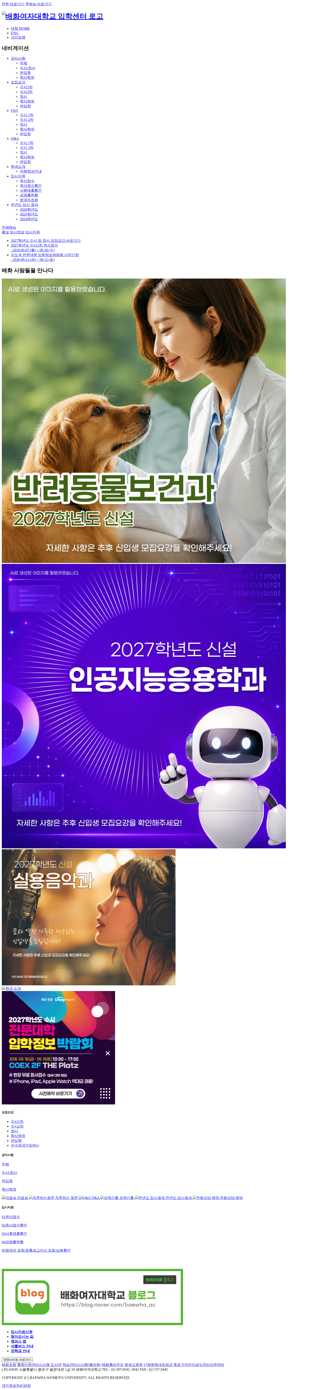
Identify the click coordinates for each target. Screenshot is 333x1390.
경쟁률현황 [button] (13, 1242)
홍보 (5, 232)
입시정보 (17, 232)
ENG (15, 33)
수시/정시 (9, 1173)
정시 (14, 1131)
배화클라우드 (113, 1365)
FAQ (14, 111)
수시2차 (17, 1126)
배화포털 (9, 1365)
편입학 (16, 1141)
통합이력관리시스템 (34, 1365)
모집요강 (18, 82)
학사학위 (18, 1136)
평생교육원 (134, 1365)
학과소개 (18, 167)
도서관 (56, 1365)
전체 (5, 1164)
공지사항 (18, 58)
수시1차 (17, 1121)
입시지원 (18, 176)
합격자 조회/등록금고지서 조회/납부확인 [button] (36, 1250)
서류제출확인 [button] (14, 1234)
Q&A (15, 138)
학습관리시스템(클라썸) (82, 1365)
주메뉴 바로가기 (38, 4)
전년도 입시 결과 (24, 205)
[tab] (166, 1217)
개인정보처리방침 (16, 1386)
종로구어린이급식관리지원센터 (199, 1365)
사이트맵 (18, 37)
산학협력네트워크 (158, 1365)
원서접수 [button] (11, 1217)
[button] (9, 227)
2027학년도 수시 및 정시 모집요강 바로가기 (46, 240)
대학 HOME (20, 28)
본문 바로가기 (13, 4)
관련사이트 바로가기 (17, 1359)
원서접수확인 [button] (14, 1225)
